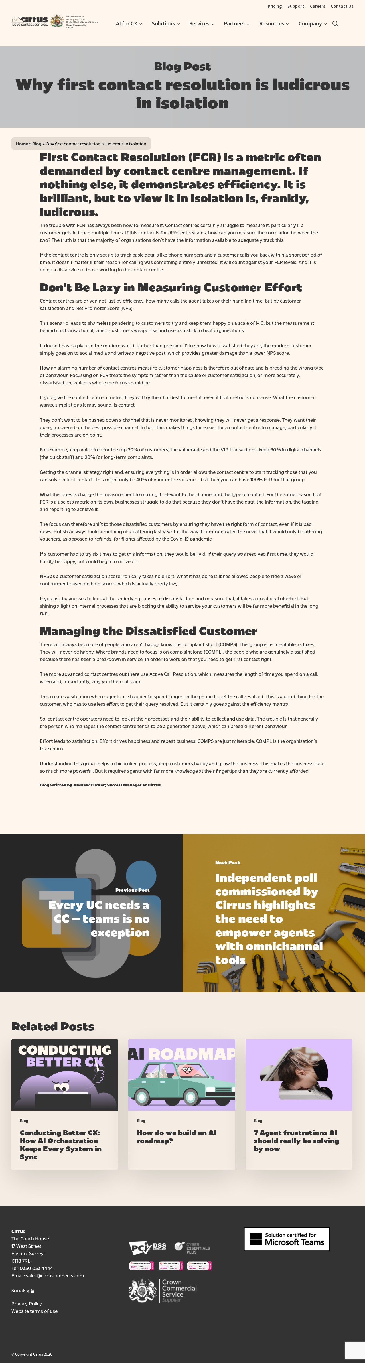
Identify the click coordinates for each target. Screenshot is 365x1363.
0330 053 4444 (36, 1268)
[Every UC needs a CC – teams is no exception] (91, 913)
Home (22, 143)
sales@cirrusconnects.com (55, 1275)
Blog (37, 143)
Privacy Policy (26, 1303)
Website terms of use (34, 1311)
